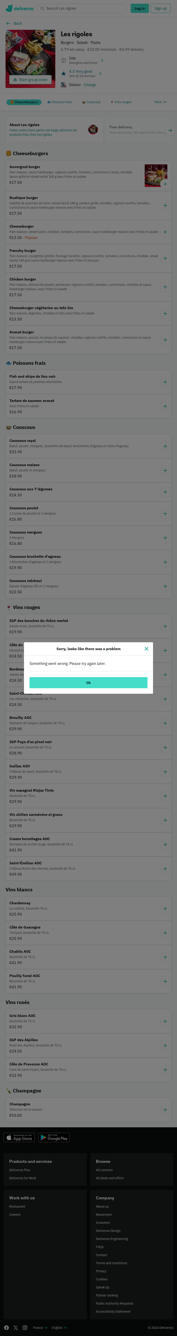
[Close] (146, 648)
